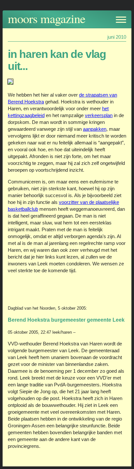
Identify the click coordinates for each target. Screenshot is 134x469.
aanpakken (94, 129)
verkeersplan (99, 115)
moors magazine (46, 18)
